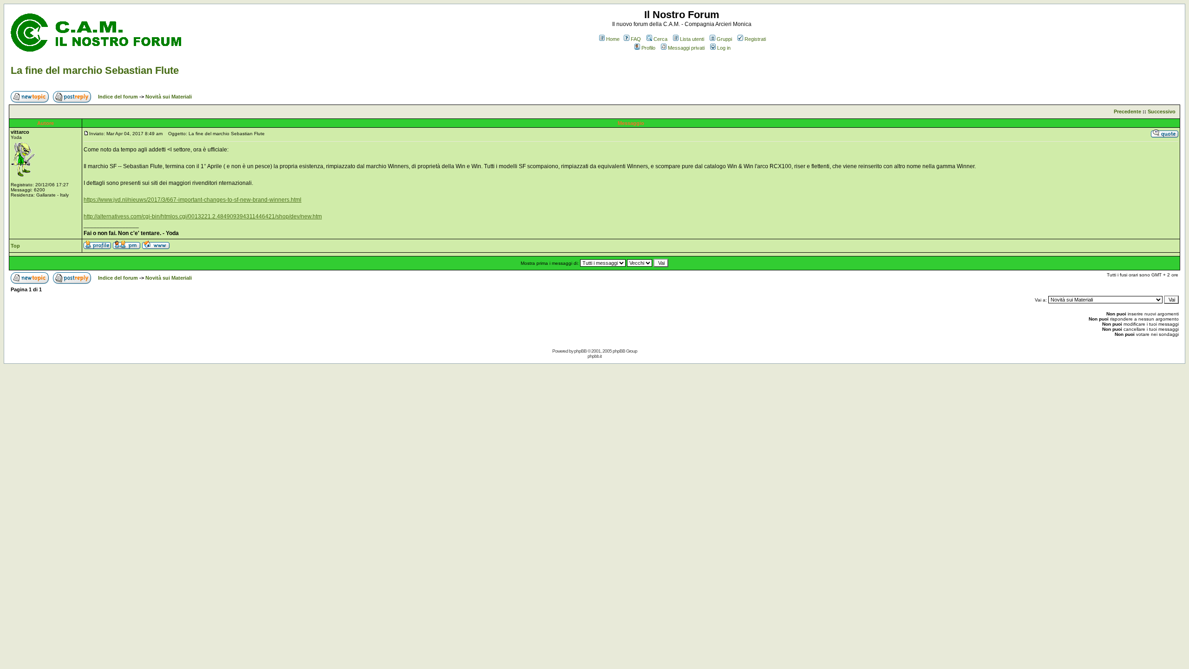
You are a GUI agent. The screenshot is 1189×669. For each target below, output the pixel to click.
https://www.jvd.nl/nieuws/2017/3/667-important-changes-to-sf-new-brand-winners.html (192, 200)
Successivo (1162, 111)
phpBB (580, 351)
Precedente (1127, 111)
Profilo (648, 48)
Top (15, 246)
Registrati (755, 39)
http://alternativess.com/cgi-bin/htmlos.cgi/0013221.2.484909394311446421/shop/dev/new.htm (203, 216)
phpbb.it (594, 356)
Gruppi (724, 39)
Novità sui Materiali (168, 96)
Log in (724, 48)
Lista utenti (692, 39)
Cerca (660, 39)
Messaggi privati (686, 48)
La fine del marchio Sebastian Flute (95, 70)
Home (613, 39)
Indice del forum (118, 96)
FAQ (636, 39)
